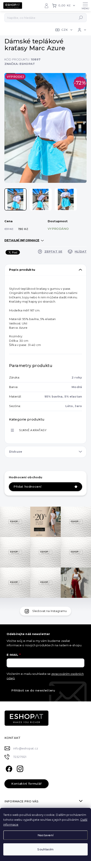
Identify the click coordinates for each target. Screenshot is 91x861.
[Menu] (85, 5)
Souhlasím (45, 849)
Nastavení (46, 835)
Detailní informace (21, 240)
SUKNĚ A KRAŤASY (33, 430)
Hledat (80, 17)
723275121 (19, 757)
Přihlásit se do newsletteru (33, 690)
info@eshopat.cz (25, 748)
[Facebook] (8, 768)
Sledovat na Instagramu (49, 611)
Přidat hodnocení (27, 486)
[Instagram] (19, 768)
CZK (64, 29)
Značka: (19, 64)
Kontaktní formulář (26, 783)
